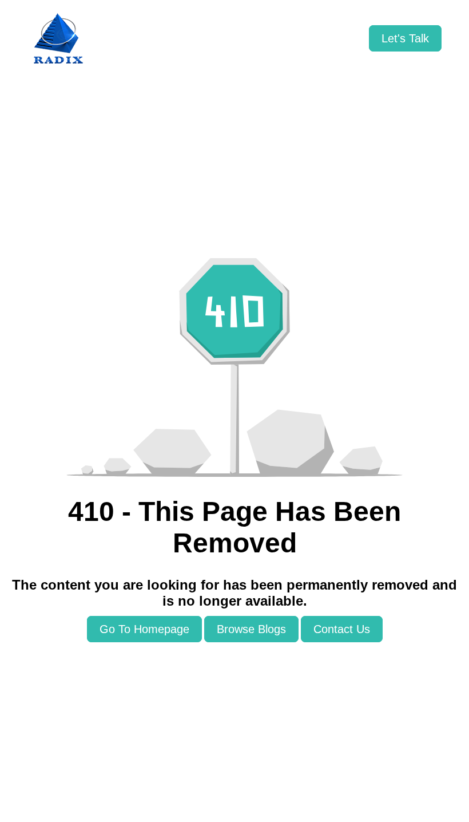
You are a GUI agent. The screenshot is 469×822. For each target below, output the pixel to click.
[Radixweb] (58, 38)
